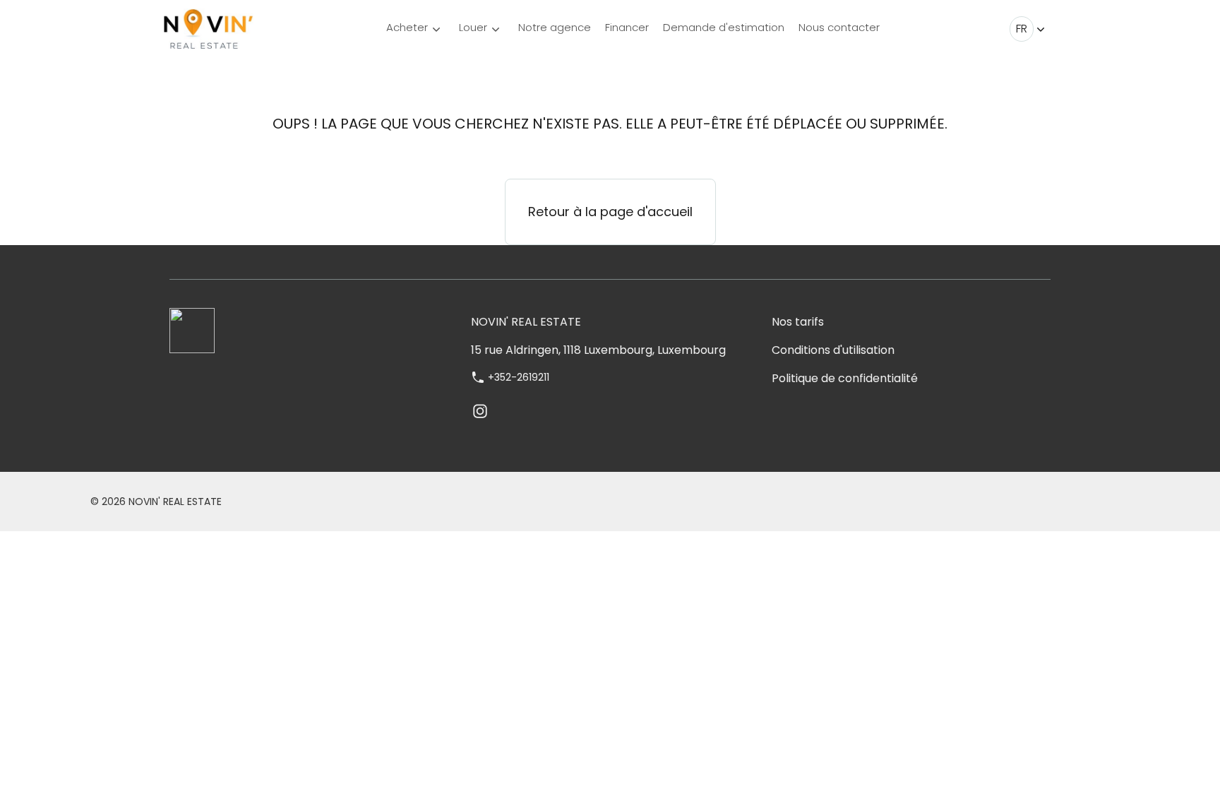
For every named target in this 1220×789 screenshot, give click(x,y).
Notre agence (554, 27)
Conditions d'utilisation (833, 350)
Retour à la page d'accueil (610, 211)
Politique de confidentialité (845, 378)
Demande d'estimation (723, 27)
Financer (627, 27)
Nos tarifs (798, 322)
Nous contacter (839, 27)
